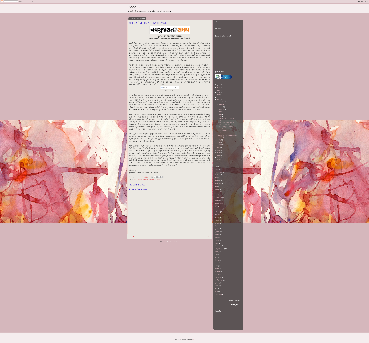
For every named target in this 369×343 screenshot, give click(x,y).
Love (216, 195)
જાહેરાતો (217, 240)
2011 (218, 157)
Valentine (217, 200)
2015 (218, 148)
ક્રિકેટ (216, 226)
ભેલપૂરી (217, 268)
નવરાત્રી (217, 251)
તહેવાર (216, 243)
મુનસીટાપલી (218, 277)
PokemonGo (218, 197)
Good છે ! (134, 7)
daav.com (217, 180)
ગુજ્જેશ (217, 232)
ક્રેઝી (216, 229)
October (221, 107)
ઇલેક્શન (217, 220)
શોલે (216, 288)
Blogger (195, 339)
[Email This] (155, 177)
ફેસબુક (217, 260)
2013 (218, 152)
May (220, 140)
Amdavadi (218, 175)
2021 (218, 87)
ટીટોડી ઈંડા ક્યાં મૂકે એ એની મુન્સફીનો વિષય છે (225, 127)
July (220, 114)
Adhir (216, 169)
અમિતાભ (151, 179)
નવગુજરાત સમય (159, 179)
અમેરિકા (217, 217)
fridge (216, 186)
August (221, 111)
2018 (218, 95)
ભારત (216, 266)
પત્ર (216, 257)
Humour (140, 179)
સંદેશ (216, 291)
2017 (218, 97)
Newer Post (132, 237)
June (220, 116)
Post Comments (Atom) (173, 242)
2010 (218, 160)
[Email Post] (151, 177)
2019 (218, 92)
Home (170, 237)
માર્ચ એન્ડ (217, 274)
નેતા (216, 254)
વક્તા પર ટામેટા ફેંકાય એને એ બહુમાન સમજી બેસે (226, 123)
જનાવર (217, 234)
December (222, 102)
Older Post (207, 237)
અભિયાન (217, 212)
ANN (216, 177)
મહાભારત (217, 271)
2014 (218, 150)
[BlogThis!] (157, 177)
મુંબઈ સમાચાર (218, 280)
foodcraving (218, 183)
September (222, 109)
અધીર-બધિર (146, 179)
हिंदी (216, 206)
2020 (218, 90)
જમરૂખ (217, 237)
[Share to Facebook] (161, 177)
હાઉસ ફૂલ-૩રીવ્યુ (222, 130)
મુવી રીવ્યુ (217, 283)
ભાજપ (216, 263)
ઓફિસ (217, 223)
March (220, 144)
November (222, 104)
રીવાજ (216, 285)
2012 (218, 155)
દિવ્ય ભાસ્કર (218, 246)
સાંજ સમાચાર (218, 294)
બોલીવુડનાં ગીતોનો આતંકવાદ (225, 133)
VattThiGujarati (219, 203)
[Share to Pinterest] (162, 177)
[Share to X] (159, 177)
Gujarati (135, 179)
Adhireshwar (218, 172)
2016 (218, 100)
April (220, 142)
